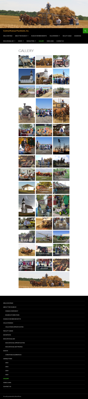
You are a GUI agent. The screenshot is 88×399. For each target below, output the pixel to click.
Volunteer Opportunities (14, 327)
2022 (6, 362)
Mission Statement (11, 311)
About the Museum (21, 36)
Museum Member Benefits (39, 36)
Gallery (41, 41)
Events (20, 41)
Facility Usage (67, 36)
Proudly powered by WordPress (12, 396)
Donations (77, 36)
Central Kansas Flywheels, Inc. (16, 31)
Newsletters (30, 41)
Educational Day (8, 41)
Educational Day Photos (13, 347)
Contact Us (60, 41)
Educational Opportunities (15, 343)
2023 (6, 366)
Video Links (50, 41)
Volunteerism (54, 36)
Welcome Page (7, 36)
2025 (6, 374)
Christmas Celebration (13, 355)
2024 (6, 370)
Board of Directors (12, 315)
